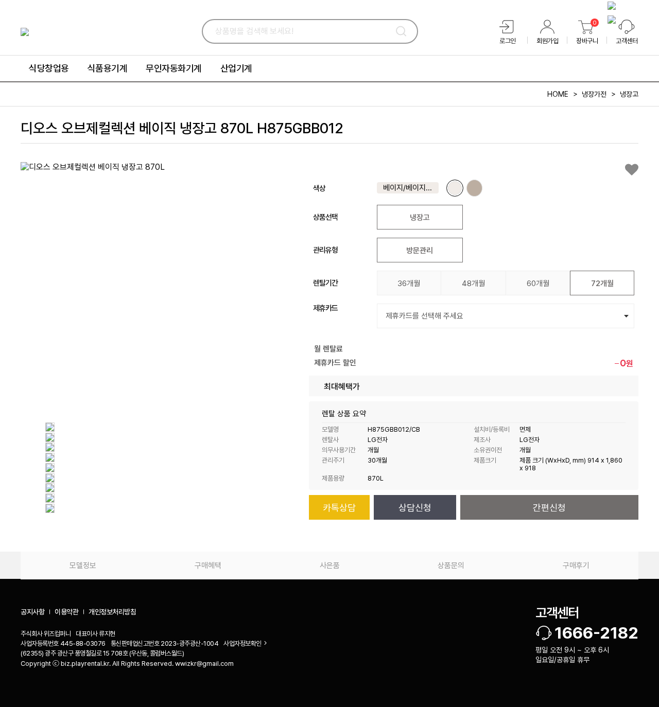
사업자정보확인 (242, 643)
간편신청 (549, 507)
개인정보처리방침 (112, 612)
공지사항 (32, 612)
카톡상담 (339, 507)
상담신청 (414, 507)
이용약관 (66, 612)
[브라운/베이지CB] (474, 188)
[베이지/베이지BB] (454, 188)
